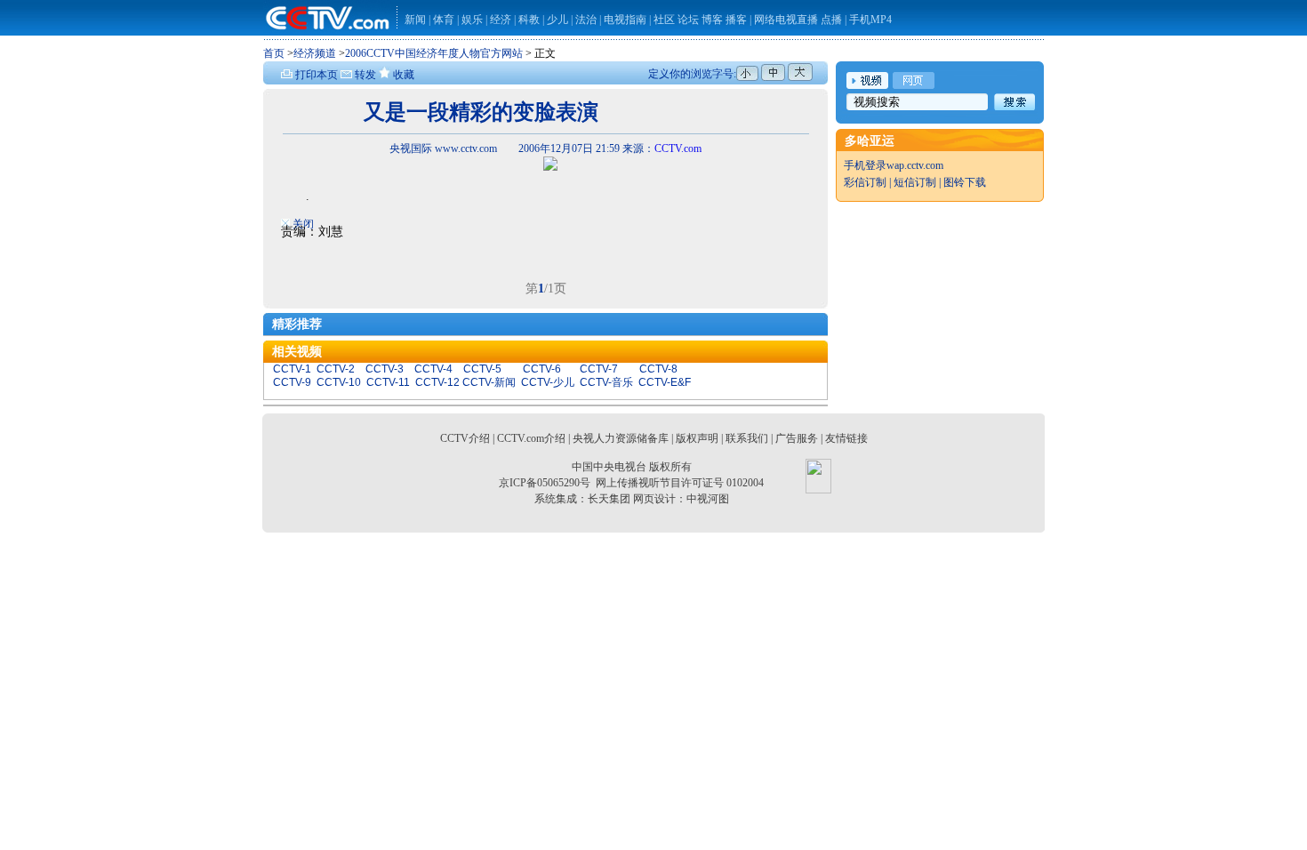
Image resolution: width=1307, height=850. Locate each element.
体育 (443, 19)
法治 (586, 19)
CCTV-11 (388, 382)
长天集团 (609, 499)
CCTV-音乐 (606, 382)
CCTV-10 (339, 382)
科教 (530, 19)
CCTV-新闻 (489, 382)
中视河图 (707, 499)
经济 (502, 19)
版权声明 (697, 438)
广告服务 (796, 438)
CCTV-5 (482, 369)
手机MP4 (870, 19)
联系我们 (747, 438)
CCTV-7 (599, 369)
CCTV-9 (292, 382)
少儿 (557, 19)
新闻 (415, 19)
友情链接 (846, 438)
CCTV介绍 (465, 438)
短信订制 (915, 182)
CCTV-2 (336, 369)
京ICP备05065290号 (544, 483)
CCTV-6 (542, 369)
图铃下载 (964, 182)
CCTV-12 (437, 382)
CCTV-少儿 (547, 382)
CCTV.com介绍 (531, 438)
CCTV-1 (292, 369)
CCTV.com (678, 148)
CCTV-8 (658, 369)
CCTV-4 (433, 369)
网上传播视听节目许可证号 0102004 (680, 483)
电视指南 (625, 19)
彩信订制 (865, 182)
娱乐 (472, 19)
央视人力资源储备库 (621, 438)
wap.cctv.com (914, 165)
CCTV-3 (384, 369)
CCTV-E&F (664, 382)
